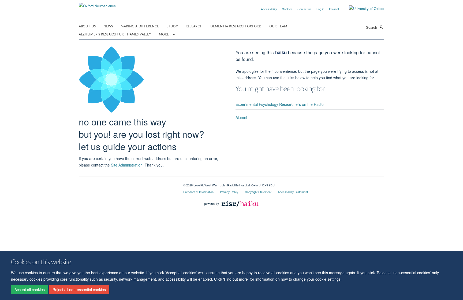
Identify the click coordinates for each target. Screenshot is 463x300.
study (172, 25)
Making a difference (140, 25)
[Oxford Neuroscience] (97, 3)
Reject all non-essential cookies (79, 289)
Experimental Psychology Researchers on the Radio (280, 104)
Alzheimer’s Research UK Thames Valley (115, 33)
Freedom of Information (198, 192)
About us (87, 25)
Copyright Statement (258, 192)
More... (165, 33)
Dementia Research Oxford (236, 25)
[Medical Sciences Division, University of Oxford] (127, 183)
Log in (320, 9)
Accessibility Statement (293, 192)
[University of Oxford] (362, 8)
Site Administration (127, 165)
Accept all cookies (29, 289)
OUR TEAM (278, 25)
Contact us (304, 9)
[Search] (381, 27)
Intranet (334, 9)
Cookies (287, 9)
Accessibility (269, 9)
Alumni (241, 117)
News (108, 25)
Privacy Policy (229, 192)
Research (194, 25)
